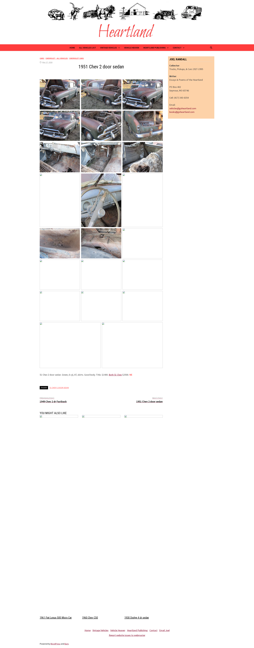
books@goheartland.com (181, 111)
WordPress (55, 643)
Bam (66, 643)
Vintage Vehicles (108, 47)
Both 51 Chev (115, 374)
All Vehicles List (87, 47)
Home (72, 47)
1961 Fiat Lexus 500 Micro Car (56, 617)
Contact (177, 47)
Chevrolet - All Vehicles (57, 58)
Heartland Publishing (154, 47)
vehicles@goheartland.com (182, 108)
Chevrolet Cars (76, 58)
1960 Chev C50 (90, 617)
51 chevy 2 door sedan (59, 387)
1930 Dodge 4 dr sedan (136, 617)
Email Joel (164, 630)
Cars (42, 58)
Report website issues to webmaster (127, 635)
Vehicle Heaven (131, 47)
